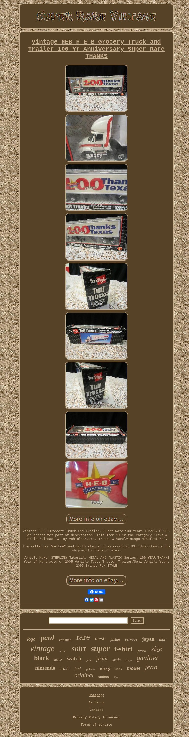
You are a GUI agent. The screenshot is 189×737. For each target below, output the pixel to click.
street (63, 651)
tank (118, 669)
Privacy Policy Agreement (96, 717)
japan (148, 639)
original (84, 675)
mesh (100, 639)
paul (47, 638)
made (65, 668)
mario (116, 660)
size (156, 648)
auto (58, 659)
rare (83, 637)
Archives (96, 702)
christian (65, 640)
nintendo (45, 668)
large (129, 660)
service (131, 639)
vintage (42, 648)
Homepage (96, 695)
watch (74, 658)
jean (151, 667)
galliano (90, 669)
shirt (79, 648)
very (105, 668)
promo (141, 651)
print (102, 658)
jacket (115, 640)
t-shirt (123, 649)
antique (103, 676)
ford (78, 669)
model (133, 668)
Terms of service (96, 725)
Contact (96, 710)
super (100, 648)
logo (31, 639)
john (89, 660)
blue (116, 677)
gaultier (147, 658)
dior (162, 639)
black (41, 658)
